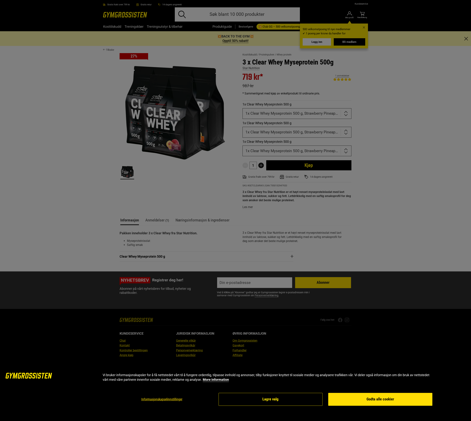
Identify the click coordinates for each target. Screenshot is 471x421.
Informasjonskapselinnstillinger (161, 399)
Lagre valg (270, 399)
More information (216, 379)
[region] (235, 389)
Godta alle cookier (380, 399)
